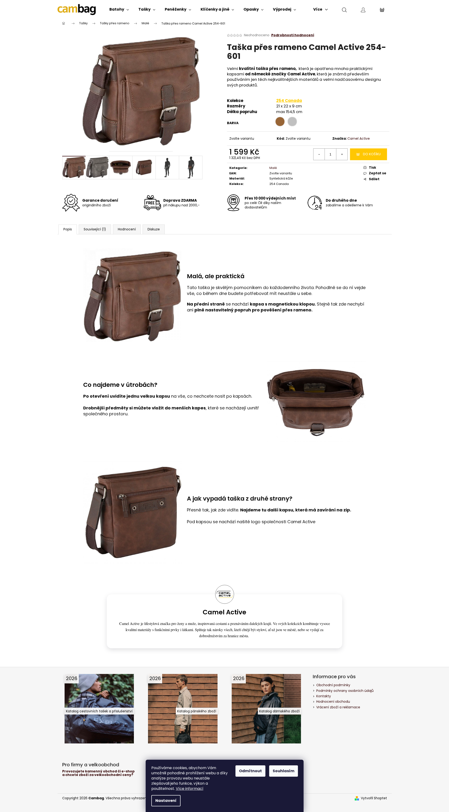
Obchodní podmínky (333, 685)
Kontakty (323, 696)
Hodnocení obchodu (333, 701)
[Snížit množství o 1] (319, 154)
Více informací (189, 788)
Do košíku (372, 154)
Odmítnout (250, 771)
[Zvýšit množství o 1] (341, 154)
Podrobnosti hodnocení (292, 35)
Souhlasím (283, 771)
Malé (273, 168)
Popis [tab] (67, 229)
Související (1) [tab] (95, 229)
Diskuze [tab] (154, 229)
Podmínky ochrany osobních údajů (345, 690)
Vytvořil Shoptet (374, 798)
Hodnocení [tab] (127, 229)
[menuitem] (119, 9)
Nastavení (166, 800)
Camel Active (358, 138)
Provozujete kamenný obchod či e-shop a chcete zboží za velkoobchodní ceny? (98, 773)
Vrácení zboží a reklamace (338, 707)
